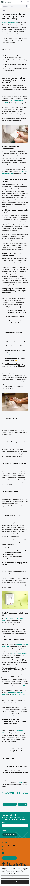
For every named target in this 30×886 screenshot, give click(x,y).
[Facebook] (3, 852)
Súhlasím (15, 882)
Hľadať (26, 6)
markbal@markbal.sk (10, 845)
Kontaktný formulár (9, 858)
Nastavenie (15, 877)
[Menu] (28, 2)
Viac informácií (12, 873)
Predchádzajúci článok (10, 804)
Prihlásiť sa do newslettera (9, 834)
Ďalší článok (21, 804)
